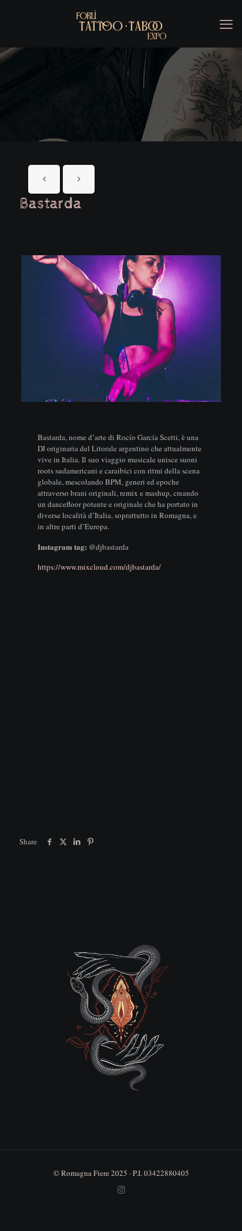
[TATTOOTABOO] (121, 23)
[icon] (121, 1189)
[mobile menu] (226, 23)
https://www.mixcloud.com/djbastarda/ (99, 567)
